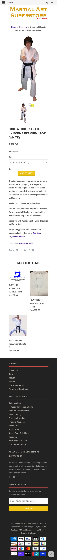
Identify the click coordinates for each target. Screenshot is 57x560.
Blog (11, 374)
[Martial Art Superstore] (28, 13)
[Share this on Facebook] (20, 250)
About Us (13, 378)
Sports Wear (14, 429)
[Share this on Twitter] (16, 250)
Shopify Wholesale (28, 533)
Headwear (13, 437)
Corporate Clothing (17, 444)
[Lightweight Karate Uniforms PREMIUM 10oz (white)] (28, 68)
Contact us (13, 370)
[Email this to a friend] (32, 250)
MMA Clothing (15, 414)
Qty (10, 169)
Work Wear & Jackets (18, 441)
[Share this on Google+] (28, 250)
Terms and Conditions (18, 389)
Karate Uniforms (26, 243)
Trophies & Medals (17, 418)
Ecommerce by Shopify (36, 530)
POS (20, 530)
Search (12, 382)
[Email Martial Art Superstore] (14, 477)
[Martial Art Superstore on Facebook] (10, 477)
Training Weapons (17, 422)
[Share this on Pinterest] (24, 250)
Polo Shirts (14, 426)
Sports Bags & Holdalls (19, 433)
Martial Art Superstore (26, 524)
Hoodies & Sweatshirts (19, 411)
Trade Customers (16, 385)
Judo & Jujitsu (15, 403)
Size (10, 157)
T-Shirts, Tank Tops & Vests (21, 407)
